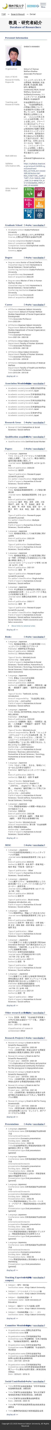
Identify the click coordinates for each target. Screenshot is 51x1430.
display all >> (12, 376)
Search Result (18, 14)
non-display (38, 225)
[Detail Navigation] (43, 5)
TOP (3, 14)
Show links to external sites (23, 626)
